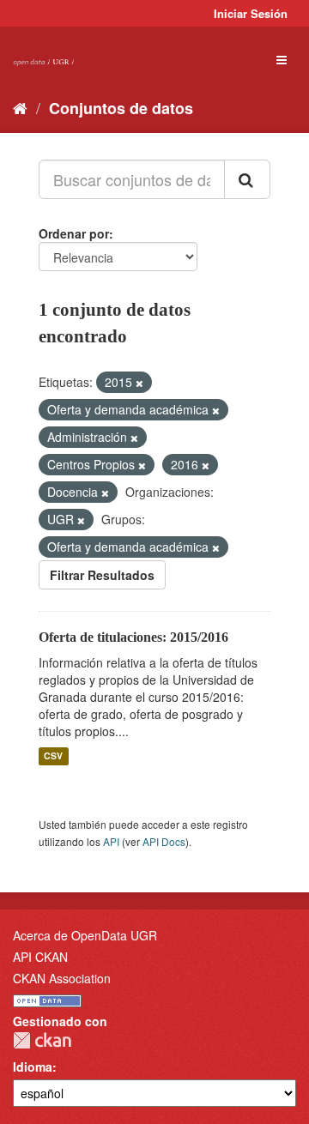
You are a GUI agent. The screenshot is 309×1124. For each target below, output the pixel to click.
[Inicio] (20, 107)
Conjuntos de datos (121, 108)
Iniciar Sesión (251, 13)
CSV (53, 756)
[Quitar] (139, 383)
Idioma (32, 1066)
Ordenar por (74, 233)
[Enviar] (247, 179)
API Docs (163, 841)
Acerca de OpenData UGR (85, 935)
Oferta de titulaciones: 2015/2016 (133, 637)
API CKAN (40, 956)
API (111, 841)
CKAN (42, 1040)
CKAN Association (62, 978)
